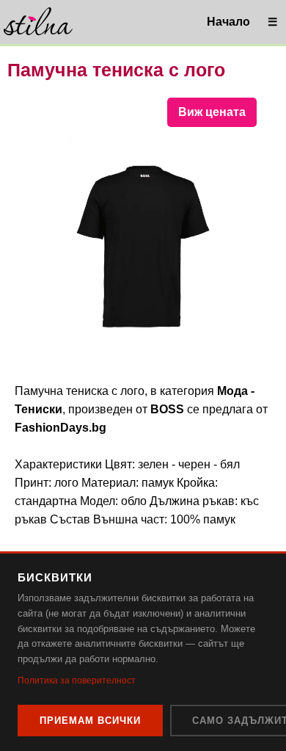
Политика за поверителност (77, 680)
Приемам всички (90, 720)
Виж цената (212, 112)
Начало (228, 21)
